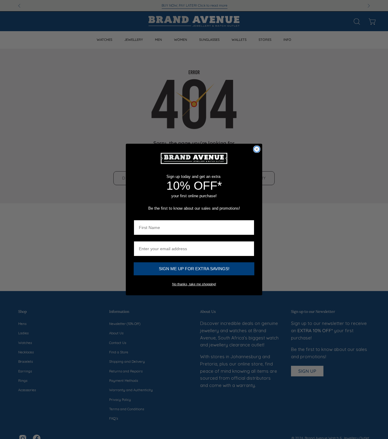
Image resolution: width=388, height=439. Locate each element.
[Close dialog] (257, 149)
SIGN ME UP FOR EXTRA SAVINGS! (194, 268)
